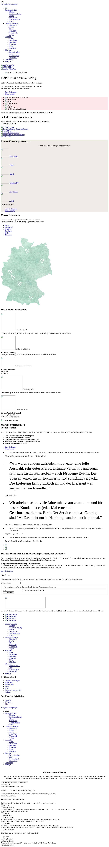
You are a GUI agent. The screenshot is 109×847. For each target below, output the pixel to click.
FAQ (7, 688)
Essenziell (6, 784)
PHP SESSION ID (9, 796)
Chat (6, 704)
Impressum (8, 682)
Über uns (8, 50)
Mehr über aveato (7, 571)
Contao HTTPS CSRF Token (13, 786)
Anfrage (8, 61)
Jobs (10, 54)
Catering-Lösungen (11, 23)
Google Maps (8, 839)
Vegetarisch (13, 33)
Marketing (6, 813)
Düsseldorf (13, 40)
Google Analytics (9, 807)
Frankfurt (12, 42)
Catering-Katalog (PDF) (13, 690)
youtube (6, 837)
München (12, 48)
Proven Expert (8, 841)
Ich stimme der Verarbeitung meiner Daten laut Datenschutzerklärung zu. (31, 587)
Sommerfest (13, 18)
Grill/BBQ (12, 31)
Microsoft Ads (8, 817)
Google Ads (7, 815)
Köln (11, 46)
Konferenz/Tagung (15, 14)
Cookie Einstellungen (12, 680)
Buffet (11, 27)
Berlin (11, 39)
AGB (7, 686)
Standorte (8, 37)
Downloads (13, 58)
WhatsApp (8, 702)
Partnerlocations (14, 52)
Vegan (11, 35)
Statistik (6, 805)
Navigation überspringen (9, 4)
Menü (11, 29)
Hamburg (12, 44)
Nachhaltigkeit (14, 56)
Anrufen (8, 700)
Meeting (12, 12)
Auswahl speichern (7, 845)
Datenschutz (9, 684)
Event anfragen (10, 94)
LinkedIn (6, 823)
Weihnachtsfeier (14, 19)
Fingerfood (13, 25)
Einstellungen (23, 782)
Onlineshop (9, 59)
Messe (11, 16)
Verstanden (5, 782)
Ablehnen (13, 782)
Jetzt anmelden (8, 592)
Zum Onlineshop (10, 92)
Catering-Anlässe (11, 10)
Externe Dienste (8, 829)
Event (11, 21)
